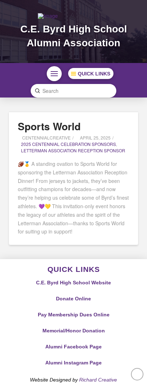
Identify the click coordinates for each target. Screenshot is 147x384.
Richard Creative (98, 380)
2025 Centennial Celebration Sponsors (68, 144)
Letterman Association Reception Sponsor (73, 150)
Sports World (49, 126)
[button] (54, 73)
